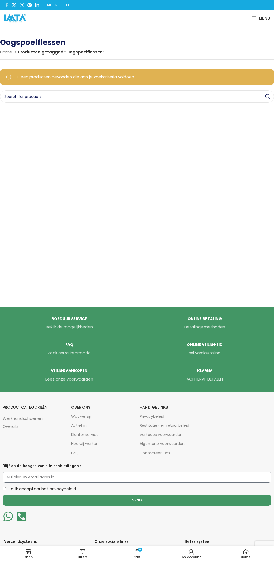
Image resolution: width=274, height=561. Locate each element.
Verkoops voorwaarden (161, 434)
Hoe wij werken (84, 443)
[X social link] (14, 5)
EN (56, 5)
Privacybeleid (152, 416)
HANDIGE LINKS (154, 407)
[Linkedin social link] (37, 5)
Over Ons (80, 407)
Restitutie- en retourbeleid (164, 425)
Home (6, 52)
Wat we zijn (81, 416)
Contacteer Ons (155, 453)
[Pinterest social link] (29, 5)
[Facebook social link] (7, 5)
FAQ (75, 453)
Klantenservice (85, 434)
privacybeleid (63, 488)
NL (49, 5)
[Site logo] (16, 18)
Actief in (79, 425)
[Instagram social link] (22, 5)
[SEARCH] (268, 96)
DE (68, 5)
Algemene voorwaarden (162, 443)
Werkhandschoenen (23, 418)
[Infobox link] (69, 323)
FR (62, 5)
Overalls (10, 426)
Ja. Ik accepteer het (42, 488)
